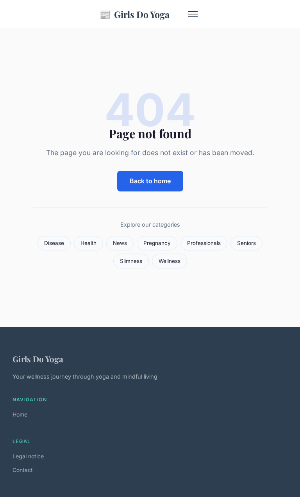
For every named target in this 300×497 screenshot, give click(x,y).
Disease (54, 243)
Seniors (246, 243)
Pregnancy (157, 243)
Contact (22, 470)
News (120, 243)
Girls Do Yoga (134, 14)
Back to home (150, 181)
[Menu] (193, 14)
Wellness (169, 261)
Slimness (131, 261)
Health (88, 243)
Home (19, 414)
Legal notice (28, 456)
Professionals (204, 243)
